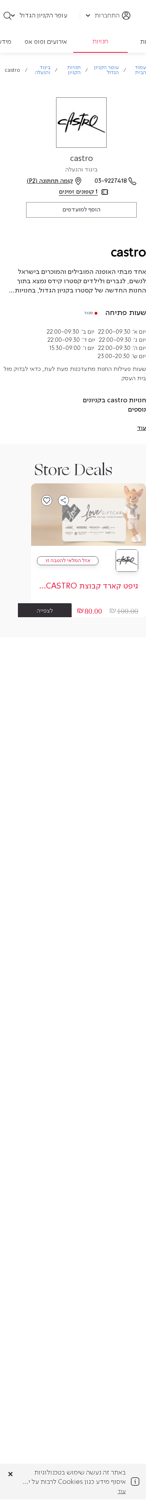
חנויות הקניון (74, 70)
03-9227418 (111, 181)
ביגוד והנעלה (42, 70)
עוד (122, 1491)
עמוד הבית (140, 70)
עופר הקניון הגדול (106, 70)
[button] (141, 428)
